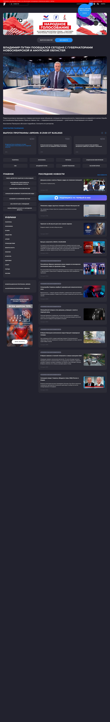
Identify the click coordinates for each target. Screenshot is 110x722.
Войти (103, 3)
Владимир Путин (41, 165)
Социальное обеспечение (94, 160)
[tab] (46, 40)
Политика (15, 160)
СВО (15, 165)
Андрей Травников (68, 165)
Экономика (42, 160)
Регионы (68, 160)
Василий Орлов (95, 165)
